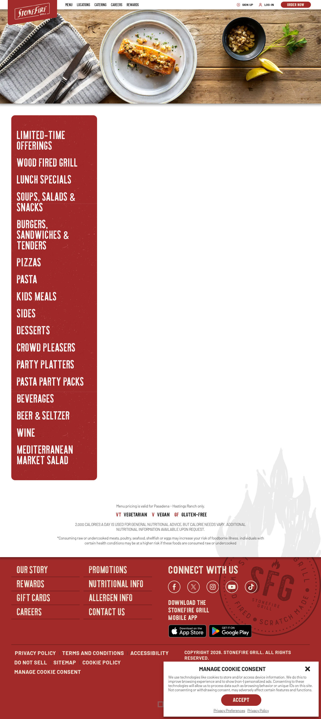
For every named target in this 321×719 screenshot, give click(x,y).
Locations (83, 4)
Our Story (32, 569)
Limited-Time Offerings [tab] (41, 139)
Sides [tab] (26, 312)
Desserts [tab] (34, 329)
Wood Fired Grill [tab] (47, 161)
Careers (116, 4)
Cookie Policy (101, 662)
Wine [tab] (26, 431)
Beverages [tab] (36, 397)
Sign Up (246, 5)
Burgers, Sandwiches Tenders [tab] (43, 234)
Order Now (299, 5)
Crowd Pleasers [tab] (46, 346)
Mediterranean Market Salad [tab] (45, 454)
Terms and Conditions (93, 653)
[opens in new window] (187, 631)
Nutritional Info (116, 583)
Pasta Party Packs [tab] (50, 380)
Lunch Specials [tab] (44, 178)
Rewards (133, 4)
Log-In (267, 5)
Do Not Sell (30, 662)
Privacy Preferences (229, 710)
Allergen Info (111, 597)
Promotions (108, 569)
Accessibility (149, 653)
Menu (68, 4)
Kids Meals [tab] (37, 295)
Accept (241, 699)
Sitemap (65, 662)
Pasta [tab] (27, 278)
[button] (307, 668)
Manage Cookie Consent (47, 672)
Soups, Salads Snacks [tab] (46, 201)
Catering (100, 4)
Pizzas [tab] (29, 261)
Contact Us (107, 611)
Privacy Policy (258, 710)
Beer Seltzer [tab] (43, 414)
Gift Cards (34, 597)
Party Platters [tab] (46, 363)
